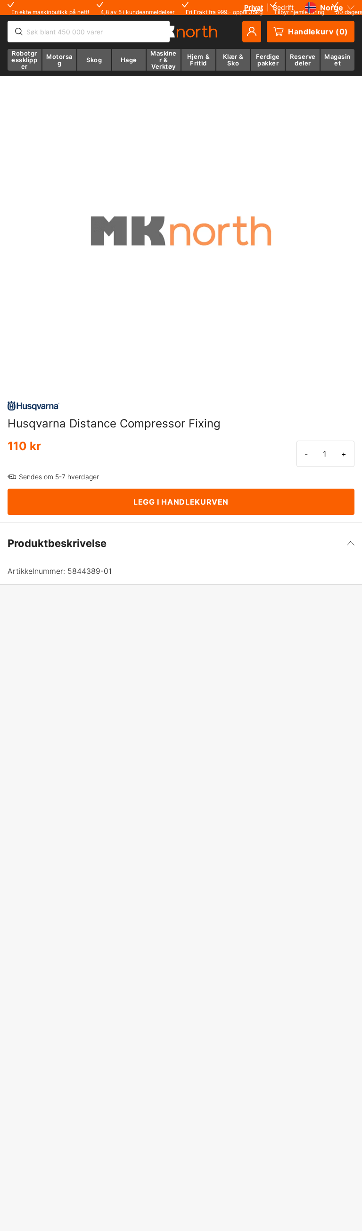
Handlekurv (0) (318, 31)
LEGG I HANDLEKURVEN (181, 502)
